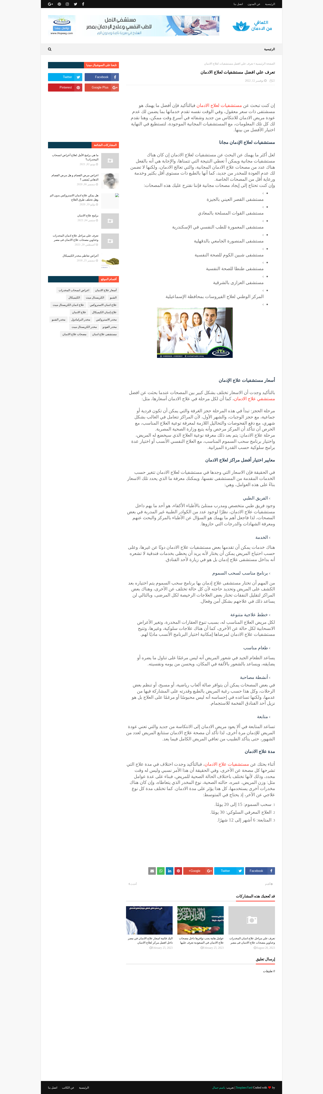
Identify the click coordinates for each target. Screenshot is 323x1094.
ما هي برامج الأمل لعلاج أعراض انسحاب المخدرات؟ (75, 157)
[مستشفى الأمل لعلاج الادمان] (134, 35)
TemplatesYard (244, 1087)
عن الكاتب (68, 1087)
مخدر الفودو (110, 327)
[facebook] (83, 4)
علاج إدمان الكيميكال (104, 312)
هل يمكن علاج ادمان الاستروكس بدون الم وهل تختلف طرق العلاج (74, 197)
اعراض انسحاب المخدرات (74, 290)
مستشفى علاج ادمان (104, 334)
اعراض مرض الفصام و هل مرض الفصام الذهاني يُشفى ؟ (75, 177)
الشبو (113, 297)
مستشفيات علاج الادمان (227, 764)
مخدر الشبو (58, 319)
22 (273, 80)
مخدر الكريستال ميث (84, 327)
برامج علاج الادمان (87, 215)
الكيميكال (74, 297)
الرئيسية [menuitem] (269, 49)
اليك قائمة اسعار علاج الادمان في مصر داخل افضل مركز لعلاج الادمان (150, 940)
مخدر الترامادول (80, 319)
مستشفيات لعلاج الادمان (219, 105)
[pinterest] (59, 4)
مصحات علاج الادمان (74, 334)
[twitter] (76, 4)
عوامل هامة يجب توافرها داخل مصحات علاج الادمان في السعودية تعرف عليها (201, 940)
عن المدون (254, 4)
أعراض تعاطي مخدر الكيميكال (80, 255)
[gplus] (51, 4)
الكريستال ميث (95, 297)
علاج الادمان (79, 312)
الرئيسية (270, 4)
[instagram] (67, 4)
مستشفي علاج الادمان (254, 398)
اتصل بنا (238, 4)
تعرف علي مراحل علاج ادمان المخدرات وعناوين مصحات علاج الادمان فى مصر (252, 940)
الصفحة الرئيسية (265, 63)
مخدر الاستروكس (106, 319)
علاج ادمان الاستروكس (103, 305)
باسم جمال (218, 1087)
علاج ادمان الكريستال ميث (68, 305)
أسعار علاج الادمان (106, 290)
